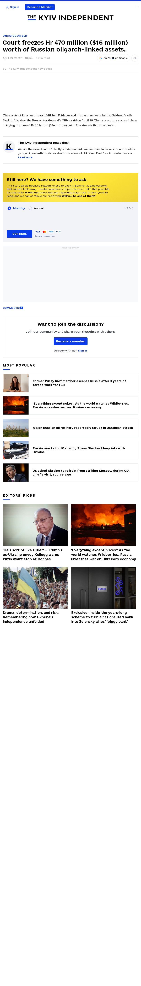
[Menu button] (136, 7)
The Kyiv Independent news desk (29, 68)
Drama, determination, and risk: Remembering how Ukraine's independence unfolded (31, 617)
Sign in (82, 350)
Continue (19, 233)
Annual (39, 208)
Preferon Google (116, 58)
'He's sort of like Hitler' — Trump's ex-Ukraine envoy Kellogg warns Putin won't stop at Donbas (32, 554)
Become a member (70, 341)
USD (127, 208)
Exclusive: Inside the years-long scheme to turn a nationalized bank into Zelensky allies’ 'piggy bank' (102, 617)
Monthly (19, 208)
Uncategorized (15, 35)
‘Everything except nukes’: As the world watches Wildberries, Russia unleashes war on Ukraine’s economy (103, 554)
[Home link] (70, 17)
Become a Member (40, 7)
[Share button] (134, 58)
